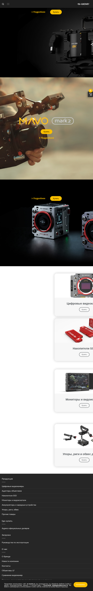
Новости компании (10, 561)
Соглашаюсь (80, 584)
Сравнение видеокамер (12, 575)
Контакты (6, 566)
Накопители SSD (9, 496)
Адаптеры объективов (12, 491)
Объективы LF (8, 571)
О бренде (6, 557)
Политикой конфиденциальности (55, 585)
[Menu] (8, 4)
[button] (38, 12)
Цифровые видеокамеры (13, 486)
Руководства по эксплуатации (15, 543)
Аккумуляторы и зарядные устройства (19, 505)
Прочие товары (9, 514)
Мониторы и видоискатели (14, 500)
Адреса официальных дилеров (15, 528)
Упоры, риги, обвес (10, 510)
